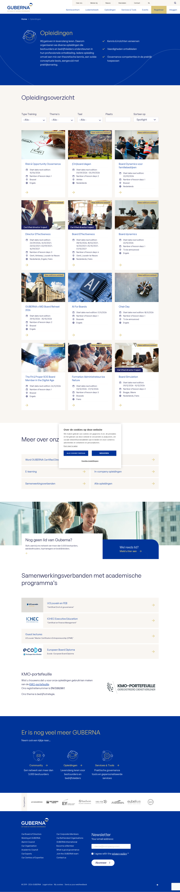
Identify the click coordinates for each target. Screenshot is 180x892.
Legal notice (47, 884)
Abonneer (101, 862)
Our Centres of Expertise (32, 857)
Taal (80, 114)
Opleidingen (110, 10)
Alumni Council (28, 842)
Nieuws (108, 3)
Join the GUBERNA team (67, 853)
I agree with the (111, 853)
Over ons (79, 3)
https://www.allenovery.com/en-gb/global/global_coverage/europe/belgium (36, 802)
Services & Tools (128, 10)
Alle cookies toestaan (76, 453)
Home (24, 19)
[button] (34, 119)
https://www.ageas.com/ (150, 802)
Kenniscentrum (73, 10)
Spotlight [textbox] (142, 119)
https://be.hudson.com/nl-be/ (84, 802)
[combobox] (146, 119)
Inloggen (173, 10)
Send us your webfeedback (76, 884)
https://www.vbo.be (101, 802)
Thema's (54, 114)
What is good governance (67, 850)
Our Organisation (29, 846)
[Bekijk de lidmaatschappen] (42, 553)
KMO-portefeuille (39, 684)
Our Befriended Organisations (69, 838)
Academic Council (29, 850)
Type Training (28, 114)
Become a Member (65, 846)
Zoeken (175, 3)
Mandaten (122, 3)
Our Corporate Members (67, 834)
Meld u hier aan (128, 551)
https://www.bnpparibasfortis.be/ (52, 802)
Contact (137, 3)
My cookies (58, 884)
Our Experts (26, 853)
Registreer (159, 10)
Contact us (61, 857)
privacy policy (119, 853)
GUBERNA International (66, 842)
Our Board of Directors (31, 834)
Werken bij (93, 3)
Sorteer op (139, 114)
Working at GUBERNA (30, 838)
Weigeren (104, 453)
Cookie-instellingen (90, 461)
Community (36, 765)
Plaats (109, 114)
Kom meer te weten (71, 446)
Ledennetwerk (92, 10)
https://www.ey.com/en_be (68, 802)
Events (145, 10)
